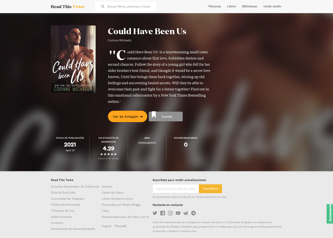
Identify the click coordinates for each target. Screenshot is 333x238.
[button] (323, 228)
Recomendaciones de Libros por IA (125, 217)
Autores (107, 186)
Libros (231, 6)
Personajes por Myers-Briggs (121, 205)
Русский (120, 226)
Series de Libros (113, 192)
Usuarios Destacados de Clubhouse (75, 186)
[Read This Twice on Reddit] (185, 213)
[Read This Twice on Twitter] (155, 213)
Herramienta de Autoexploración (73, 229)
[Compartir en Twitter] (324, 19)
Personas (215, 6)
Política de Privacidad (65, 205)
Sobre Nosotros (61, 217)
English (107, 226)
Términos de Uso (62, 210)
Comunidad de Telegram (67, 199)
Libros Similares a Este (117, 199)
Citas (105, 210)
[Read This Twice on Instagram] (170, 213)
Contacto (57, 223)
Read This (68, 6)
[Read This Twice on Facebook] (162, 213)
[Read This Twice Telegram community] (193, 213)
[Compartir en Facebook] (324, 26)
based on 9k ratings (108, 158)
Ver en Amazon (128, 116)
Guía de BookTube (63, 192)
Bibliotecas (249, 6)
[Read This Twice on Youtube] (178, 213)
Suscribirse (210, 188)
